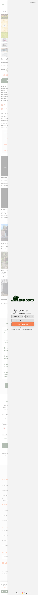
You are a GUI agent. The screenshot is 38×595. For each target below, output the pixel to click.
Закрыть (32, 2)
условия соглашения (20, 330)
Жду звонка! (23, 324)
